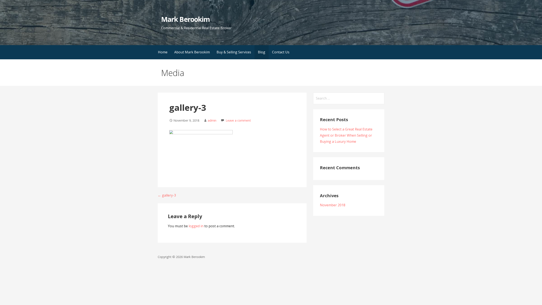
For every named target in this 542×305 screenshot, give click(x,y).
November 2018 (332, 205)
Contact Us (280, 52)
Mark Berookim (185, 19)
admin (212, 120)
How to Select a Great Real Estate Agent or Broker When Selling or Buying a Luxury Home (346, 135)
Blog (261, 52)
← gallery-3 (167, 195)
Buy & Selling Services (234, 52)
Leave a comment (238, 120)
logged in (196, 226)
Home (162, 52)
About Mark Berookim (192, 52)
